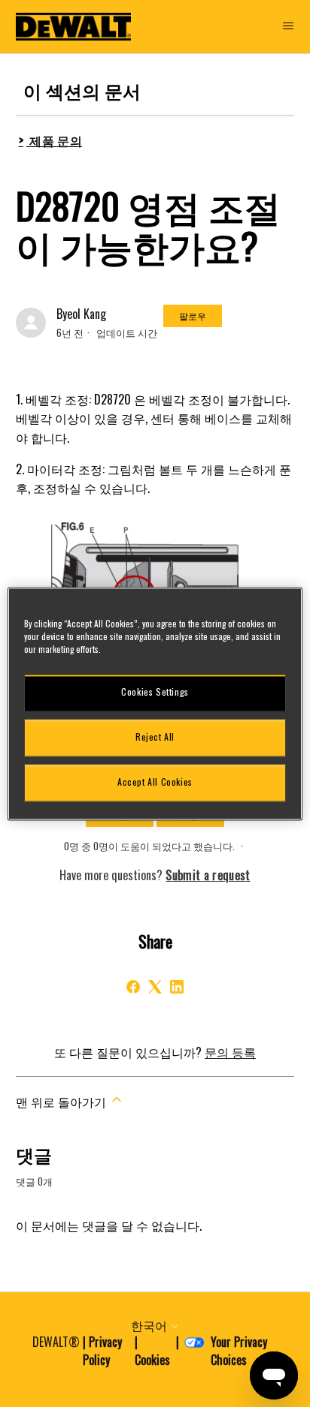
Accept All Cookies (155, 782)
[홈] (74, 27)
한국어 (150, 1325)
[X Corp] (155, 987)
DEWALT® (56, 1342)
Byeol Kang (81, 314)
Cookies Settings (155, 692)
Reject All (155, 737)
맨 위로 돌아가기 (62, 1102)
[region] (155, 703)
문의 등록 (230, 1052)
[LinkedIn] (177, 987)
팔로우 (192, 315)
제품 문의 (55, 140)
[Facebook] (133, 987)
